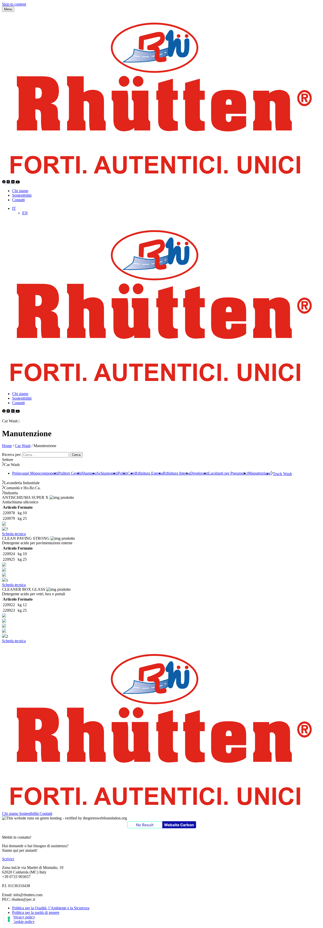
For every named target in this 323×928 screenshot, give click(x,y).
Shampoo (89, 473)
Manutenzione (259, 473)
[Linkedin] (13, 182)
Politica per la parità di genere (35, 912)
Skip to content (14, 4)
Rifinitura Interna (176, 473)
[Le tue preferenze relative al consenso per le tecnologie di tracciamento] (9, 919)
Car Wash (23, 446)
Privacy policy (23, 917)
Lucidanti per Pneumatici (228, 473)
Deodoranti (199, 473)
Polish (122, 473)
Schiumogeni (107, 473)
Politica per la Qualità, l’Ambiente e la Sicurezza (50, 908)
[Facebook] (4, 182)
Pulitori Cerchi (70, 473)
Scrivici (8, 859)
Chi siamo (20, 191)
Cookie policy (23, 921)
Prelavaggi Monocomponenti (35, 473)
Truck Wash (282, 474)
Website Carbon (179, 824)
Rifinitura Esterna (149, 473)
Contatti (18, 200)
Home (7, 446)
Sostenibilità (22, 195)
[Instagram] (9, 182)
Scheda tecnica (14, 534)
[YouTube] (18, 182)
